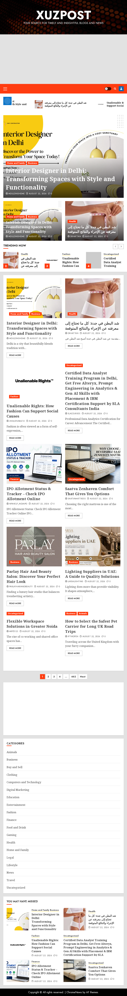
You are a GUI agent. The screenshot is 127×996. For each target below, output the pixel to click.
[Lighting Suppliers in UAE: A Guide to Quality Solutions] (92, 546)
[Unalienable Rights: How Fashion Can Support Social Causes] (52, 260)
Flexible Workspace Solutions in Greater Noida (32, 624)
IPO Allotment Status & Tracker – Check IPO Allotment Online (29, 493)
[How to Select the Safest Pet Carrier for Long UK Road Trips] (92, 613)
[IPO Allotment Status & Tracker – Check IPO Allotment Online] (34, 464)
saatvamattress (77, 499)
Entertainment (16, 805)
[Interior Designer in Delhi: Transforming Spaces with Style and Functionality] (34, 298)
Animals (83, 613)
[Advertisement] (63, 59)
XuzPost (63, 15)
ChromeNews (74, 992)
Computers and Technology (24, 782)
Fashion (66, 254)
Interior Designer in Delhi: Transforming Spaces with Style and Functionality (60, 179)
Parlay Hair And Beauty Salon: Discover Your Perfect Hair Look (33, 576)
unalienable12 (17, 421)
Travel (11, 880)
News (10, 872)
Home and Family (16, 163)
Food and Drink (16, 827)
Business (32, 163)
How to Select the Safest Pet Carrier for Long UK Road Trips (91, 626)
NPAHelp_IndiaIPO (18, 504)
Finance (14, 479)
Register (121, 88)
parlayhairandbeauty (21, 586)
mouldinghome (16, 193)
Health (72, 221)
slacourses (74, 413)
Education (13, 797)
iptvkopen (73, 636)
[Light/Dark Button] (108, 88)
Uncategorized (111, 254)
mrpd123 (13, 631)
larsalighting (75, 581)
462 (73, 676)
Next (82, 676)
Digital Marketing (18, 790)
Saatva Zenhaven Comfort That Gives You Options (89, 491)
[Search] (115, 88)
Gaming (12, 835)
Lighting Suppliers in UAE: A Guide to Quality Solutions (92, 574)
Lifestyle (12, 865)
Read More (15, 355)
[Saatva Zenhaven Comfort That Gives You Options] (92, 464)
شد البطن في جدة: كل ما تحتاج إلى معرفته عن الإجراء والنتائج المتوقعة (92, 229)
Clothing (12, 775)
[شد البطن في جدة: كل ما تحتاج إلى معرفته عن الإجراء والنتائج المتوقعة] (11, 260)
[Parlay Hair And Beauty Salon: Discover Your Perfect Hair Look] (34, 546)
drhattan (75, 236)
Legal (10, 857)
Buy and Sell (14, 767)
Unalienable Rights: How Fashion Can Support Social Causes (71, 266)
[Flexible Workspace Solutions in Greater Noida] (34, 613)
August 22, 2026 (37, 193)
